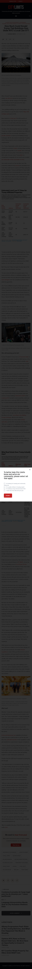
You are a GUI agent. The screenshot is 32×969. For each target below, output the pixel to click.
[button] (29, 469)
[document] (16, 484)
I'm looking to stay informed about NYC (16, 488)
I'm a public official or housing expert (15, 487)
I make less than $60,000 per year (14, 490)
